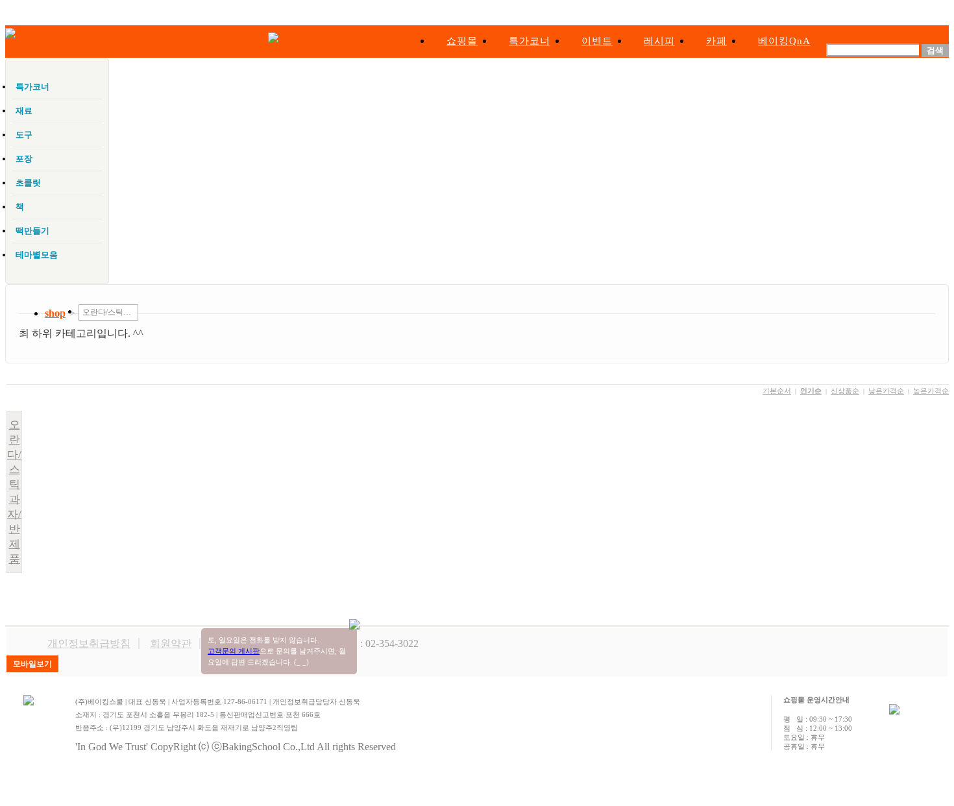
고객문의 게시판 (234, 651)
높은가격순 (931, 391)
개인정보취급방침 (88, 643)
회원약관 (170, 643)
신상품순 (845, 391)
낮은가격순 (886, 391)
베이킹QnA (784, 41)
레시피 (659, 41)
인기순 (811, 391)
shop (55, 313)
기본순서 (777, 391)
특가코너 (529, 41)
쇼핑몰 (462, 41)
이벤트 (597, 41)
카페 (716, 41)
